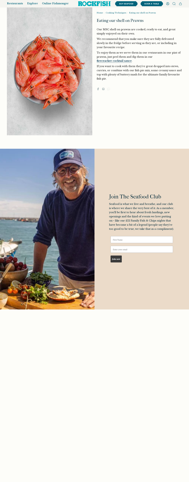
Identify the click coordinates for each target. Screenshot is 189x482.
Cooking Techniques (116, 13)
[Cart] (180, 3)
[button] (15, 3)
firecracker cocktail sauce (114, 60)
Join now (116, 259)
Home (100, 13)
